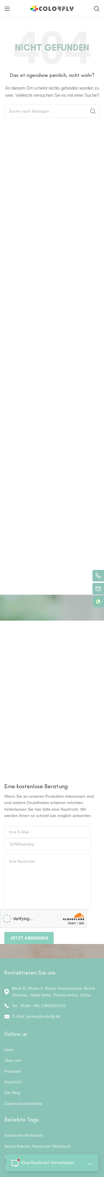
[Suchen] (97, 8)
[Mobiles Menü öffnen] (7, 8)
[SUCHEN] (93, 111)
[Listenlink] (52, 1005)
